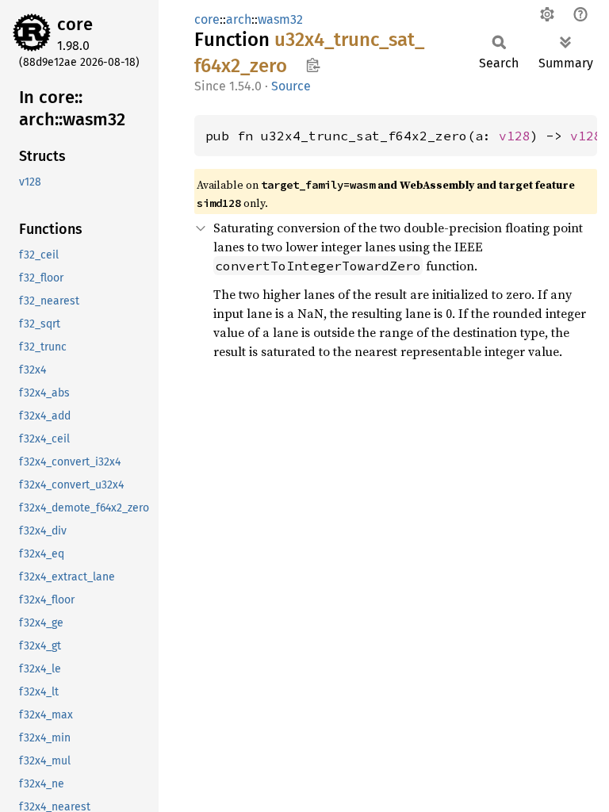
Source (291, 86)
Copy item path (313, 65)
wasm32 (280, 19)
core (75, 24)
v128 (514, 136)
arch (238, 19)
